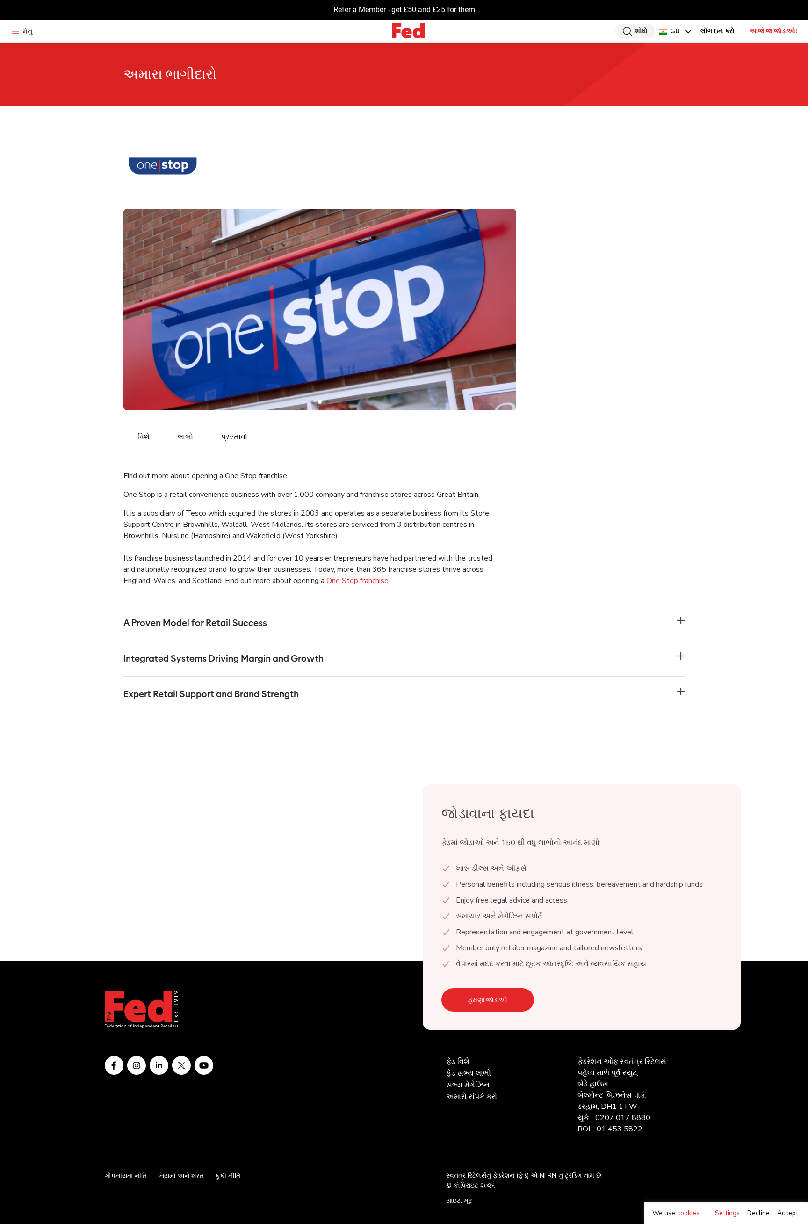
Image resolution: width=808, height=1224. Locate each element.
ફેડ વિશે (457, 1061)
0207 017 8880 (622, 1118)
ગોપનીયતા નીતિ (126, 1176)
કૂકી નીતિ (227, 1176)
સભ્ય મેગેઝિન (468, 1085)
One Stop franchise (357, 581)
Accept (787, 1213)
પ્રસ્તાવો (234, 437)
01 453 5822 (619, 1129)
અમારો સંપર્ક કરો (471, 1097)
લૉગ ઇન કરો (717, 31)
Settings (727, 1213)
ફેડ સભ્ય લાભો (468, 1073)
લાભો (185, 437)
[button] (312, 402)
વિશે (143, 437)
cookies (688, 1213)
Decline (758, 1213)
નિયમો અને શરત (181, 1176)
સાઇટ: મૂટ (459, 1200)
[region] (726, 1213)
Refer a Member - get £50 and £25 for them (404, 9)
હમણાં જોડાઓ (487, 1000)
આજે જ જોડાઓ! (773, 31)
